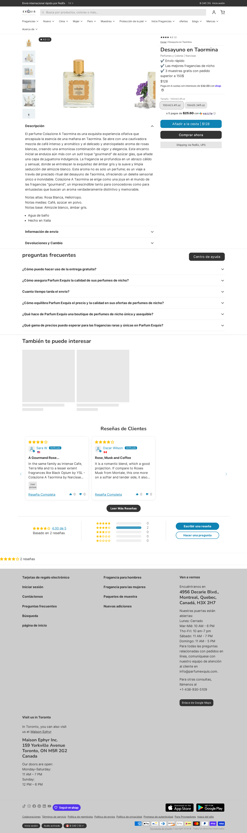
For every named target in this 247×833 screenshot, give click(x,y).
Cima (62, 21)
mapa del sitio (205, 816)
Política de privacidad (129, 816)
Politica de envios (104, 816)
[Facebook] (34, 807)
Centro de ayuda (206, 257)
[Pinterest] (39, 807)
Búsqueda (30, 616)
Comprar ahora (191, 135)
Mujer (76, 21)
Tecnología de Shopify (161, 828)
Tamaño (172, 98)
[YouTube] (49, 807)
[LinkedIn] (44, 807)
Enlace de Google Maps (196, 702)
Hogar (163, 42)
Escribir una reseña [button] (197, 526)
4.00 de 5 (59, 528)
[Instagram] (29, 807)
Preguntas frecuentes (39, 606)
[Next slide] (226, 474)
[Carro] (221, 12)
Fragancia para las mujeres (125, 587)
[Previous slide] (21, 474)
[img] (38, 442)
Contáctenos (32, 596)
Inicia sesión (218, 3)
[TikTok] (24, 807)
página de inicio (34, 625)
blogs (195, 21)
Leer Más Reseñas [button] (123, 508)
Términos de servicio (54, 816)
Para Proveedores (185, 816)
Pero (90, 21)
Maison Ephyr (41, 732)
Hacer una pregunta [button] (197, 535)
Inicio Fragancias (161, 21)
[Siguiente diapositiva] (150, 76)
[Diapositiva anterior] (42, 76)
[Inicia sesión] (212, 12)
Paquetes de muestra (120, 596)
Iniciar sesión (32, 587)
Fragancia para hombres (122, 577)
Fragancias (28, 21)
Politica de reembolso (80, 816)
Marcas (210, 21)
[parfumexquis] (29, 12)
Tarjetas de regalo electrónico (45, 577)
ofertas (183, 21)
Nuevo (47, 21)
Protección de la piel (132, 21)
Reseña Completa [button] (41, 494)
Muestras (106, 21)
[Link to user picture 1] (32, 485)
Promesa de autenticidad (158, 816)
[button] (191, 113)
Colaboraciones (31, 816)
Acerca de (28, 29)
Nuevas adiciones (118, 606)
